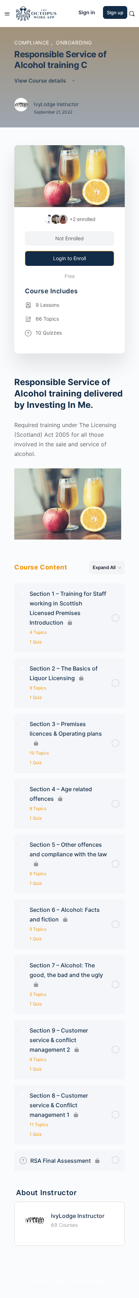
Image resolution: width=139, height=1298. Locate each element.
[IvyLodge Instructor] (34, 1219)
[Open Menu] (7, 13)
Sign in (86, 12)
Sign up (115, 12)
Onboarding (74, 43)
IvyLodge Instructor (77, 1215)
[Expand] (23, 593)
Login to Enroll (69, 258)
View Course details (40, 80)
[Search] (131, 13)
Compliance (32, 43)
